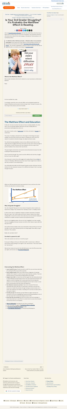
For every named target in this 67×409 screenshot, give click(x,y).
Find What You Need (51, 12)
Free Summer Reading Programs (15, 306)
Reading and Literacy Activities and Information (14, 361)
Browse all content (30, 388)
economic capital (29, 47)
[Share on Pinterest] (21, 30)
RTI (38, 159)
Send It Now (37, 115)
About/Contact (50, 383)
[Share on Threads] (29, 30)
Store (18, 7)
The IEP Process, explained (32, 386)
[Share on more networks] (31, 30)
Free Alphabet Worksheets (14, 308)
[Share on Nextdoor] (27, 30)
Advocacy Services (9, 7)
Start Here (7, 14)
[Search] (61, 19)
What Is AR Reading (11, 303)
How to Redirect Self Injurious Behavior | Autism (12, 369)
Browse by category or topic (52, 14)
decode (36, 131)
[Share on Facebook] (17, 30)
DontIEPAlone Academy (31, 384)
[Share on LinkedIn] (25, 30)
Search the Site (29, 390)
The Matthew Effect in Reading (27, 305)
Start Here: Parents (30, 381)
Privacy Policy (50, 381)
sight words (20, 131)
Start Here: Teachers (30, 383)
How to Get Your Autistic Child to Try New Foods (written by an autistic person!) (34, 369)
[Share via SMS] (23, 30)
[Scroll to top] (64, 396)
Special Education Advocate (14, 33)
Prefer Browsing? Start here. (57, 0)
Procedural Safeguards (23, 249)
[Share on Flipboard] (19, 30)
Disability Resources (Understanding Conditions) (19, 14)
